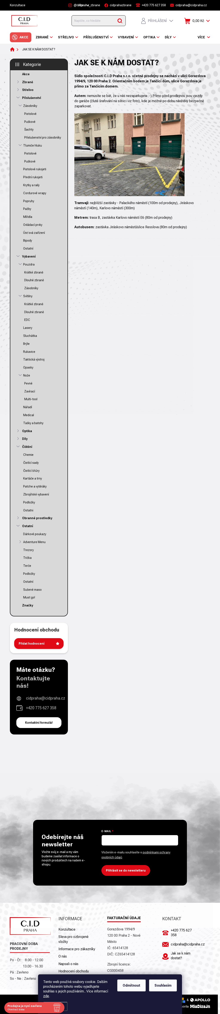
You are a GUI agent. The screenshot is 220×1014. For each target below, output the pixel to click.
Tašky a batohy (33, 423)
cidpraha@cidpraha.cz (45, 698)
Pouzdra (29, 264)
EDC (27, 320)
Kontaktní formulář (39, 722)
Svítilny (27, 296)
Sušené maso (32, 589)
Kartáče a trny (32, 478)
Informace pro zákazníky (76, 949)
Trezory (28, 550)
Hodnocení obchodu (73, 971)
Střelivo (28, 90)
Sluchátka (30, 335)
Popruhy (28, 201)
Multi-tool (30, 399)
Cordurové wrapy (34, 193)
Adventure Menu (34, 542)
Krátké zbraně (33, 272)
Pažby (27, 209)
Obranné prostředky (37, 518)
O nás (62, 956)
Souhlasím (162, 985)
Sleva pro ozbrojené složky (73, 939)
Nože (26, 375)
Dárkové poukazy (34, 534)
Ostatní (28, 248)
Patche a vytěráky (35, 486)
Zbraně (27, 82)
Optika (27, 431)
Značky (27, 605)
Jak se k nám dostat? (180, 955)
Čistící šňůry (31, 470)
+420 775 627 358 (41, 708)
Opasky (28, 367)
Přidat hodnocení (31, 643)
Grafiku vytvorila (178, 1006)
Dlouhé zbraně (34, 280)
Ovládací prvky (32, 225)
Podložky (29, 502)
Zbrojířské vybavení (36, 494)
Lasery (27, 328)
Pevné (28, 383)
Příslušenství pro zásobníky (42, 137)
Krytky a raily (31, 185)
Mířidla (27, 217)
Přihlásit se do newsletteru (126, 870)
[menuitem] (20, 37)
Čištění (27, 446)
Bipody (27, 240)
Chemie (28, 454)
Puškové (29, 121)
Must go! (29, 597)
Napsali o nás (68, 964)
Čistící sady (31, 462)
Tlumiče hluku (32, 145)
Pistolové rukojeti (34, 169)
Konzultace (17, 5)
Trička (27, 557)
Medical (28, 415)
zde (46, 996)
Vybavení (29, 256)
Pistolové (30, 114)
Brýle (26, 343)
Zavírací (29, 391)
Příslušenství (31, 98)
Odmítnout (131, 985)
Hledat (120, 20)
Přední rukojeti (33, 177)
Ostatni (28, 510)
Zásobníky (30, 106)
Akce (26, 74)
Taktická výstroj (33, 359)
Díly (25, 439)
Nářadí (27, 407)
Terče (27, 565)
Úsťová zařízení (34, 232)
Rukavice (29, 351)
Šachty (29, 129)
